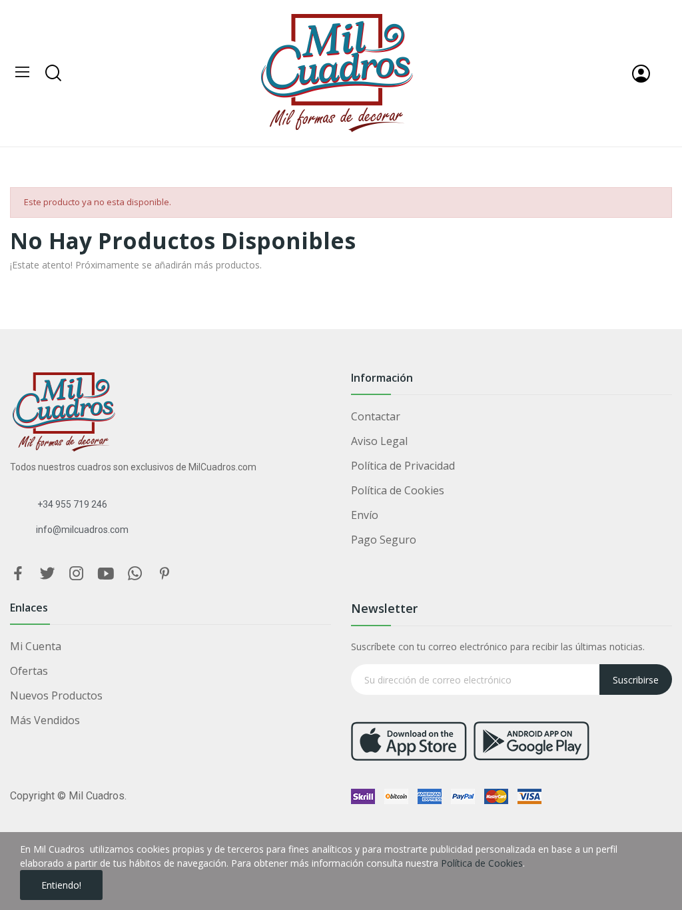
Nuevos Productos (56, 695)
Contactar (375, 416)
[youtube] (106, 574)
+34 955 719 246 (72, 504)
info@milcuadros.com (82, 529)
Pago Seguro (383, 539)
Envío (364, 515)
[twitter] (47, 574)
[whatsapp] (135, 574)
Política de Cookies (397, 490)
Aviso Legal (379, 441)
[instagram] (77, 574)
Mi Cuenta (35, 646)
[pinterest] (164, 574)
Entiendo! (61, 885)
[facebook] (18, 574)
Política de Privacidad (403, 465)
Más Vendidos (45, 720)
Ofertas (29, 671)
